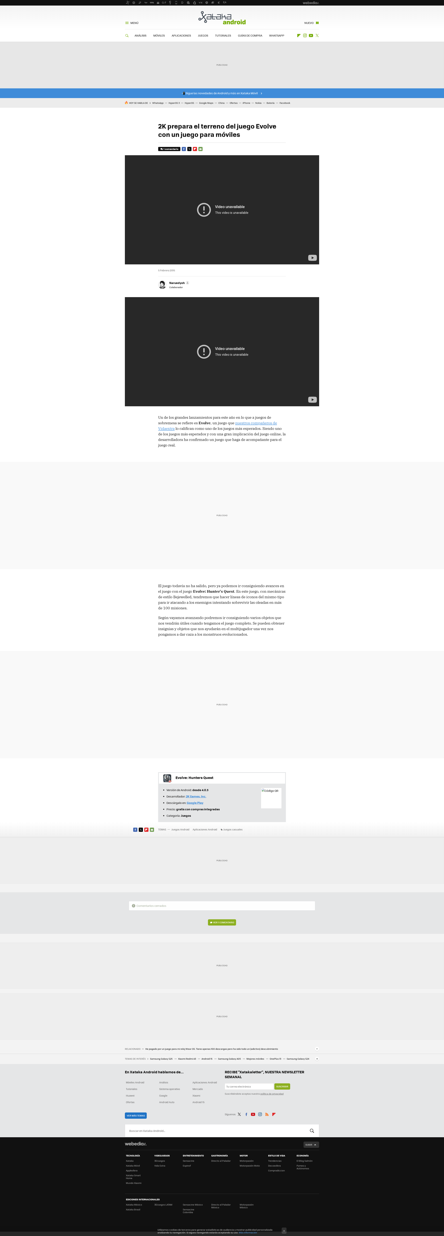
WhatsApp (158, 102)
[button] (178, 283)
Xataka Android (222, 17)
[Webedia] (135, 1144)
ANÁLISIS (140, 35)
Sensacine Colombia (188, 1211)
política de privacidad (272, 1093)
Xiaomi (196, 1095)
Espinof (187, 1165)
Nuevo (309, 23)
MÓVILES (159, 35)
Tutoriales (131, 1089)
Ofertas (234, 102)
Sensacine (188, 1160)
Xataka (130, 1160)
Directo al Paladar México (221, 1206)
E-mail (200, 149)
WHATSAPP (276, 35)
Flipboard (299, 35)
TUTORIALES (223, 35)
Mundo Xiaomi (133, 1183)
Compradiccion (276, 1170)
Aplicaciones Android (205, 829)
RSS (267, 1113)
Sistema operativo (169, 1089)
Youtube (311, 35)
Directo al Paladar (221, 1160)
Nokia (258, 102)
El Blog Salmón (305, 1160)
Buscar (312, 1131)
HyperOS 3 (174, 102)
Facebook (285, 102)
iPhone (246, 102)
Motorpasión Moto (250, 1165)
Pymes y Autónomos (303, 1167)
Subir (308, 1144)
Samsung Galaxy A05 (229, 1058)
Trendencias (274, 1160)
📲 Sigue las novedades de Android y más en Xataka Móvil (220, 93)
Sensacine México (193, 1204)
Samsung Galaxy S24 (298, 1058)
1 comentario (171, 149)
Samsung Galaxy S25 (161, 1058)
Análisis (163, 1082)
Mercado (198, 1089)
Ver (223, 922)
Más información (248, 1232)
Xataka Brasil (133, 1209)
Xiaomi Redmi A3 (187, 1058)
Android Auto (166, 1102)
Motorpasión (247, 1160)
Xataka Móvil (133, 1165)
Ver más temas (136, 1115)
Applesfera (132, 1170)
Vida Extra (159, 1165)
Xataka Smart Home (133, 1177)
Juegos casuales (233, 829)
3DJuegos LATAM (163, 1204)
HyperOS (189, 102)
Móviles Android (135, 1082)
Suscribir (282, 1086)
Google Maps (206, 102)
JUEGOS (203, 35)
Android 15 (207, 1058)
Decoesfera (274, 1165)
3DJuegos (159, 1160)
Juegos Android (180, 829)
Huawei (130, 1095)
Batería (271, 102)
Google (163, 1095)
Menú (134, 23)
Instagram (305, 35)
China (221, 102)
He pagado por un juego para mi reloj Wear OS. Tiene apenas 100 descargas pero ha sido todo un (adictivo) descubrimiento (211, 1048)
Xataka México (134, 1204)
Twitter (317, 35)
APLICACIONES (181, 35)
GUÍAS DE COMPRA (250, 35)
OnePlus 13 (276, 1058)
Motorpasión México (247, 1206)
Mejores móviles (255, 1058)
